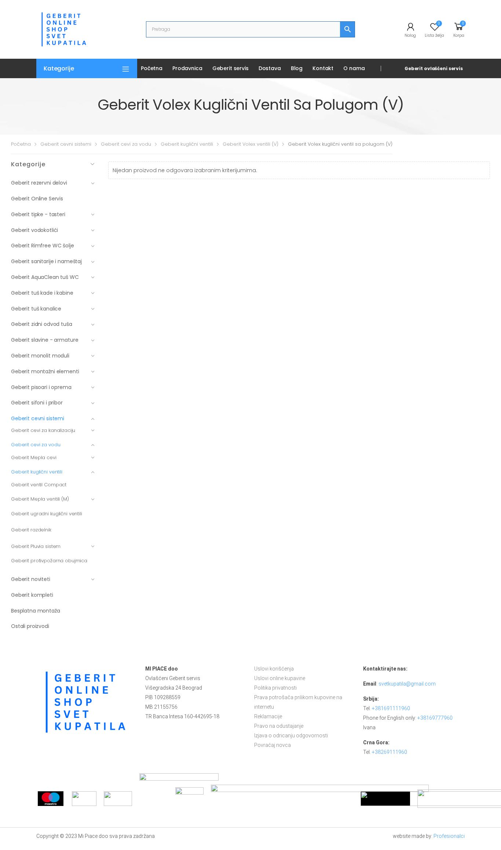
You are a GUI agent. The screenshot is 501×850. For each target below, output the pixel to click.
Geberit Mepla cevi (33, 457)
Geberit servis (230, 68)
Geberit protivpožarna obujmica (49, 560)
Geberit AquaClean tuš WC (45, 277)
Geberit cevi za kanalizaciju (43, 430)
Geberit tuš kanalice (36, 308)
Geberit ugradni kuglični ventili (46, 513)
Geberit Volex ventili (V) (250, 144)
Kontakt (322, 68)
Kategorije (59, 68)
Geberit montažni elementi (45, 371)
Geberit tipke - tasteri (38, 214)
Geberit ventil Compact (38, 484)
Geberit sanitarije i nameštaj (46, 261)
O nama (354, 68)
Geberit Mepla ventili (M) (40, 498)
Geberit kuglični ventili (187, 144)
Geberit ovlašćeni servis (434, 68)
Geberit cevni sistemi (65, 144)
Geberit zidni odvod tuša (41, 324)
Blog (297, 68)
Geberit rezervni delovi (39, 182)
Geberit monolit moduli (40, 355)
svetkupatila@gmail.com (407, 684)
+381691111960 (391, 708)
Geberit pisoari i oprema (41, 387)
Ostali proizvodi (30, 626)
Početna (151, 68)
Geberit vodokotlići (34, 230)
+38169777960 (435, 718)
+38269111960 (389, 752)
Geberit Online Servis (37, 198)
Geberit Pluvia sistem (36, 546)
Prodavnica (187, 68)
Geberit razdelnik (31, 529)
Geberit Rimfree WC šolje (42, 245)
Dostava (270, 68)
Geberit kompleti (32, 595)
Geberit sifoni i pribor (37, 402)
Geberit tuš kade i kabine (42, 293)
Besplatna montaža (35, 610)
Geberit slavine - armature (44, 340)
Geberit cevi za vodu (126, 144)
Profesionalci (449, 836)
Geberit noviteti (30, 579)
